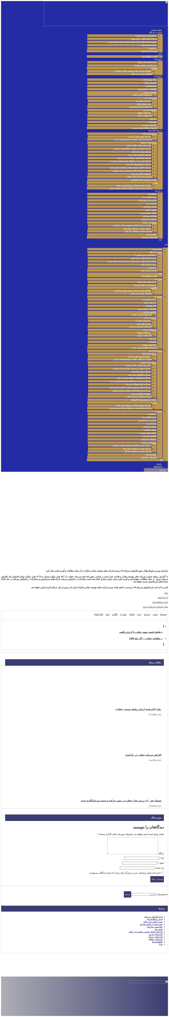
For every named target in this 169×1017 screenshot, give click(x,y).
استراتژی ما (152, 203)
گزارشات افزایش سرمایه (141, 107)
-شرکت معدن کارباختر (141, 152)
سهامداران (158, 76)
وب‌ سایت (159, 868)
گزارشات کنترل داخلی (142, 95)
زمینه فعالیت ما (150, 197)
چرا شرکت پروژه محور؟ (146, 36)
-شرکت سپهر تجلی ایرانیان (139, 136)
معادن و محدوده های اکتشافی (144, 180)
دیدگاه (161, 853)
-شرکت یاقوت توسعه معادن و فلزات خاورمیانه (130, 167)
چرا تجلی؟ (152, 48)
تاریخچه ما (152, 194)
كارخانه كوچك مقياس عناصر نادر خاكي (145, 932)
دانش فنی (158, 59)
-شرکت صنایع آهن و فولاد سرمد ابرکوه (134, 158)
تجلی (166, 593)
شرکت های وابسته (149, 142)
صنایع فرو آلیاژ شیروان (141, 174)
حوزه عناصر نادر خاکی (147, 62)
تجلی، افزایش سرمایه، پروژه (155, 607)
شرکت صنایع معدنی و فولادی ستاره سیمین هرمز (130, 188)
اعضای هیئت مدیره (148, 213)
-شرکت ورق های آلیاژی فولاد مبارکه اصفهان (131, 171)
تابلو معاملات (151, 86)
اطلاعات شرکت (150, 216)
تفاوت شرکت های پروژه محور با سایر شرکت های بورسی (132, 42)
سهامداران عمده (150, 222)
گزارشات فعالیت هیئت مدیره (144, 128)
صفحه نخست (156, 30)
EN (160, 240)
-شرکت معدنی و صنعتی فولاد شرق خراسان (132, 148)
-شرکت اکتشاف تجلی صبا (140, 155)
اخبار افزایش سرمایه (153, 917)
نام (162, 858)
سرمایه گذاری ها (155, 130)
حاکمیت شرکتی (150, 92)
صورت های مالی (144, 104)
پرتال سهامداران (150, 80)
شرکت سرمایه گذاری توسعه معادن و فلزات (132, 225)
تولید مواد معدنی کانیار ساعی (138, 145)
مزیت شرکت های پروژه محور (144, 39)
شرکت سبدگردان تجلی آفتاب (139, 177)
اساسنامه (153, 122)
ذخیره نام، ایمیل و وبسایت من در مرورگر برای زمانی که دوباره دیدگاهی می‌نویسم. (125, 873)
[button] (127, 244)
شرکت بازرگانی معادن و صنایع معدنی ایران (133, 139)
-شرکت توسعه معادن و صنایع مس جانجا (134, 185)
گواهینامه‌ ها (152, 234)
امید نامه (153, 119)
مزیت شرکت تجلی (149, 45)
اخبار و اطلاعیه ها (149, 56)
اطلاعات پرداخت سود (147, 89)
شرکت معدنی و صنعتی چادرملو (137, 228)
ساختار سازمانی (150, 207)
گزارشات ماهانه (144, 113)
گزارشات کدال (150, 83)
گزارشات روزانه (145, 116)
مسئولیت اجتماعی (149, 219)
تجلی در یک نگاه (155, 32)
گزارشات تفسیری (143, 101)
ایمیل (161, 863)
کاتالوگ (154, 68)
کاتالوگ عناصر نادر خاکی (141, 74)
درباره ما (158, 191)
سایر (155, 182)
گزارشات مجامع (150, 125)
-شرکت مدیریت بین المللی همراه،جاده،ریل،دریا (130, 161)
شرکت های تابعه (149, 134)
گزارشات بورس (150, 110)
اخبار (160, 54)
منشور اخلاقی (151, 210)
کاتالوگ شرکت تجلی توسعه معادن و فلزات (133, 71)
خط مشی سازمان (149, 237)
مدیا (161, 944)
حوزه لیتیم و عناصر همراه (146, 65)
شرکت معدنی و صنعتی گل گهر (138, 231)
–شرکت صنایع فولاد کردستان (138, 164)
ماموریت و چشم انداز (147, 200)
